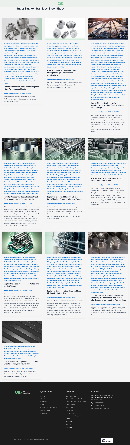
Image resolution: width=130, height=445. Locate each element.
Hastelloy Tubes (95, 71)
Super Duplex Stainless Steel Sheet (67, 64)
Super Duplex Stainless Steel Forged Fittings (68, 55)
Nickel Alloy (70, 413)
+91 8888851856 (99, 403)
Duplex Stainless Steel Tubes (12, 62)
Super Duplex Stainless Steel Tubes (27, 74)
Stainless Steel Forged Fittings (107, 78)
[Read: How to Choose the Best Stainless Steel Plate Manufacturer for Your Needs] (22, 149)
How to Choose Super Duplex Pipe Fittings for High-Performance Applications (61, 72)
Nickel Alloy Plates (104, 266)
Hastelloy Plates (115, 67)
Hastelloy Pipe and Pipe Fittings (100, 67)
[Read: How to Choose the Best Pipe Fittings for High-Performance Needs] (22, 29)
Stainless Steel (71, 396)
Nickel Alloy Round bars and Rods (108, 76)
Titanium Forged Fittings (11, 76)
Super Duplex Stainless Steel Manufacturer (60, 57)
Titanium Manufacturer (26, 76)
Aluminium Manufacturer (103, 262)
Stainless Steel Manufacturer (22, 175)
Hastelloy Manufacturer (113, 64)
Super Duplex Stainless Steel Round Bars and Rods (110, 95)
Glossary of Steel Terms (48, 407)
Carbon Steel (70, 404)
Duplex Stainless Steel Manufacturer (68, 46)
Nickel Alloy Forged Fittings (109, 71)
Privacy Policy (45, 410)
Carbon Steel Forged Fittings (111, 43)
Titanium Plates (28, 78)
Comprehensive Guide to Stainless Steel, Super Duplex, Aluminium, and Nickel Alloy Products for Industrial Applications (108, 297)
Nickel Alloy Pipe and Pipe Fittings (110, 74)
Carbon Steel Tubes (109, 50)
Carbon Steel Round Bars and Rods (113, 48)
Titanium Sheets (28, 81)
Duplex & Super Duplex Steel (16, 50)
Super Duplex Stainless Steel (76, 402)
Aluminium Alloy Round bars (103, 259)
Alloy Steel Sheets (23, 48)
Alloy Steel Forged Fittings (12, 43)
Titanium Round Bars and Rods (13, 81)
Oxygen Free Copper (73, 416)
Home (42, 396)
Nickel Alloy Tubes (114, 269)
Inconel (68, 424)
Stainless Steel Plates (97, 83)
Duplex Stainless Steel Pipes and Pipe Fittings (61, 48)
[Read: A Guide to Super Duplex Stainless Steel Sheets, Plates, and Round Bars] (22, 332)
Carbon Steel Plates (96, 48)
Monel (68, 419)
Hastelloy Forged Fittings (98, 64)
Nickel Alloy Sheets (96, 43)
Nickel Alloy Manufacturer (104, 264)
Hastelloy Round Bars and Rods (100, 69)
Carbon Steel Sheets (97, 50)
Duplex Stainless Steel (74, 399)
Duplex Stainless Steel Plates (18, 57)
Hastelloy (69, 421)
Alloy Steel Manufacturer (27, 43)
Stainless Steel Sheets (101, 85)
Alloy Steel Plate (26, 46)
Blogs (42, 404)
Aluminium (70, 410)
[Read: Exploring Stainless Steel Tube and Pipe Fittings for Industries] (65, 242)
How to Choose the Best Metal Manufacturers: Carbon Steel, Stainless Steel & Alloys (107, 105)
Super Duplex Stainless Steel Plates (20, 69)
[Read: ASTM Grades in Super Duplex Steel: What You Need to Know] (108, 149)
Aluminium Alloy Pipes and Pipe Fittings (103, 257)
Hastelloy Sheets (115, 69)
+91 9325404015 (99, 406)
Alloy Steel (69, 407)
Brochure (43, 413)
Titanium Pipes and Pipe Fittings (13, 78)
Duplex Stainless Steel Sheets (30, 60)
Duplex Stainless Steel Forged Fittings (58, 257)
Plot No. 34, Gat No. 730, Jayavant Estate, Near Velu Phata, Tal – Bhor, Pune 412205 (103, 397)
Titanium (69, 427)
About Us (43, 399)
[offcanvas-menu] (16, 3)
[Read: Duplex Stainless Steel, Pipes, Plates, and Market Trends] (22, 242)
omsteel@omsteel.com (101, 408)
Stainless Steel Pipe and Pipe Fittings (114, 81)
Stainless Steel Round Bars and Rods (15, 179)
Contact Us (44, 402)
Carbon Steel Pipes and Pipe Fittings (114, 46)
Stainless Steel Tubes (115, 85)
